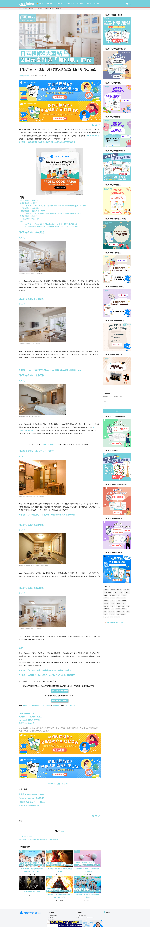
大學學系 (106, 600)
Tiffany (21, 75)
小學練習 (112, 606)
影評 (123, 606)
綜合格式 (30, 723)
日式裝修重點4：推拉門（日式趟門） (33, 211)
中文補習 (32, 717)
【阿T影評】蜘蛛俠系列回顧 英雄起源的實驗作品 (60, 870)
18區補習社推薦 (107, 592)
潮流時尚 (24, 8)
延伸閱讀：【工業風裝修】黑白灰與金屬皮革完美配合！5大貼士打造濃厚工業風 (47, 142)
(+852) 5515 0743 (82, 915)
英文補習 (22, 717)
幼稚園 (118, 606)
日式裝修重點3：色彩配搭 (29, 208)
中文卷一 (106, 598)
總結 (21, 221)
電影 (111, 617)
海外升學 (118, 608)
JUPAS (105, 595)
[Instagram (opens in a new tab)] (130, 4)
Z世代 (21, 713)
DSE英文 (127, 592)
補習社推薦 (112, 614)
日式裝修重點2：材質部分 (29, 203)
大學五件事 (23, 723)
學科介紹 (106, 603)
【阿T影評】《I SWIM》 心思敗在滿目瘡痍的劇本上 (87, 896)
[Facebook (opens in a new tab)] (127, 4)
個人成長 (112, 598)
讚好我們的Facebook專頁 (115, 622)
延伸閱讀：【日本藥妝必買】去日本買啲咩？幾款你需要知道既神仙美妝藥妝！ (54, 213)
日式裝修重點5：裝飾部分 (29, 216)
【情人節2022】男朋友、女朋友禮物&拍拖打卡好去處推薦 (87, 870)
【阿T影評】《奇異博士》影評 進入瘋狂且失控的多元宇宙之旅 (60, 896)
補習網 (30, 720)
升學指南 (119, 598)
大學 (124, 598)
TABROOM (23, 430)
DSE (115, 592)
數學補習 (36, 720)
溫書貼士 (124, 608)
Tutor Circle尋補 (93, 136)
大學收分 (112, 600)
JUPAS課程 (112, 595)
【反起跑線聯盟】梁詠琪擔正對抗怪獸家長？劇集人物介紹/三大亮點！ (32, 870)
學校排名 (124, 600)
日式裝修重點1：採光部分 (29, 200)
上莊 (27, 717)
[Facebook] (99, 125)
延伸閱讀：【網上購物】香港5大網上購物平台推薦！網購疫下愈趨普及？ (52, 224)
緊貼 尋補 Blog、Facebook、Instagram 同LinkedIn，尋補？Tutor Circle (52, 226)
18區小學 (119, 589)
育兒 (123, 611)
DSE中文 (120, 592)
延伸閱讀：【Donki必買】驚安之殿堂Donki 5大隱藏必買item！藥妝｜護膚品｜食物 (55, 206)
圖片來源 (22, 238)
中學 (118, 595)
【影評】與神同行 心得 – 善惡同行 (32, 891)
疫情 (105, 611)
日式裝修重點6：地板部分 (29, 219)
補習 (128, 611)
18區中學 (113, 589)
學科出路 (112, 603)
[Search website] (103, 3)
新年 (112, 608)
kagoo (30, 430)
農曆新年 (123, 614)
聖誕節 (118, 611)
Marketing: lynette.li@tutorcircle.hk (86, 917)
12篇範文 (106, 589)
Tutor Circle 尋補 (48, 444)
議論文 (39, 717)
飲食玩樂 (117, 617)
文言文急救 (106, 608)
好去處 (118, 600)
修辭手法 (26, 713)
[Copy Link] (92, 125)
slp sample (23, 720)
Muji (94, 427)
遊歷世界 (106, 617)
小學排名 (106, 606)
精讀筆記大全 (111, 611)
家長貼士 (119, 603)
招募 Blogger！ (53, 917)
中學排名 (124, 595)
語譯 (118, 614)
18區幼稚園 (126, 589)
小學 (124, 603)
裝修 (62, 831)
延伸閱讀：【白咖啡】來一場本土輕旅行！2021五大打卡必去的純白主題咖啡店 (47, 675)
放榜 (128, 606)
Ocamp (33, 713)
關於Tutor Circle (53, 915)
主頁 (20, 8)
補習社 (105, 614)
